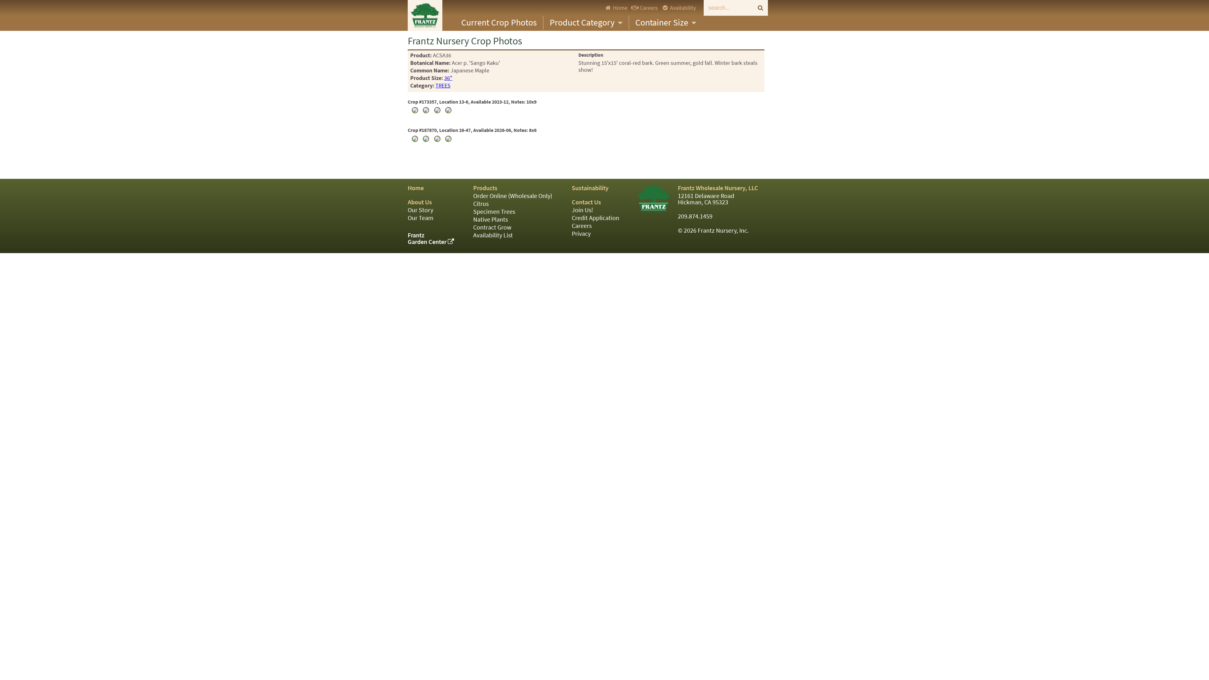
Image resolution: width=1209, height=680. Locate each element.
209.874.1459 (695, 216)
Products (485, 188)
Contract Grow (492, 227)
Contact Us (586, 202)
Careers (648, 8)
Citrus (481, 204)
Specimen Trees (494, 211)
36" (448, 78)
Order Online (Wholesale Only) (512, 196)
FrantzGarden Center (428, 238)
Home (619, 8)
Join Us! (582, 210)
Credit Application (595, 218)
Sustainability (590, 188)
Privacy (581, 234)
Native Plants (490, 219)
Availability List (493, 235)
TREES (443, 85)
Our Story (420, 210)
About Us (420, 202)
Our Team (421, 218)
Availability (682, 8)
